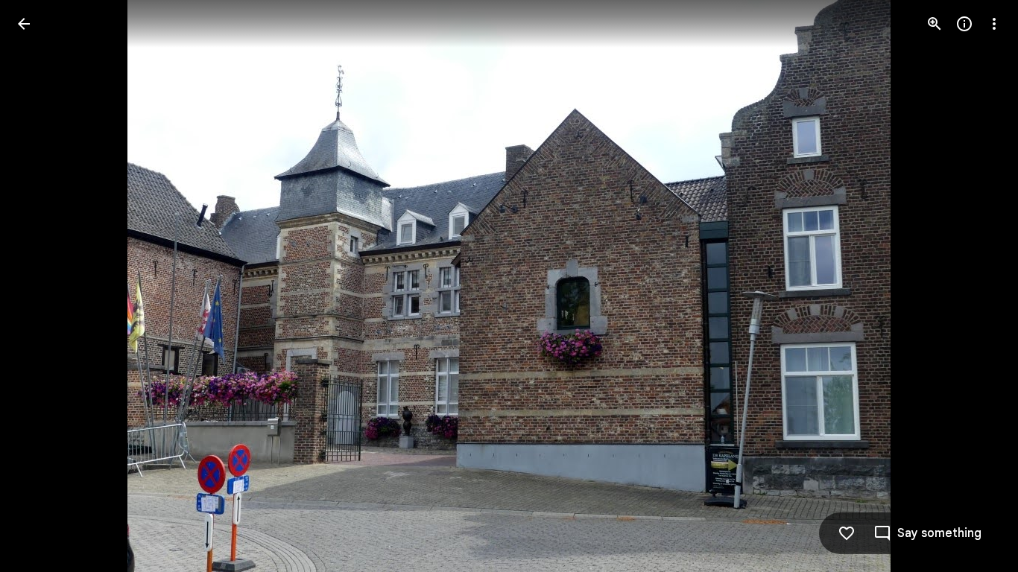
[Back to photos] (24, 24)
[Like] (847, 533)
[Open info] (964, 24)
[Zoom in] (934, 24)
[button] (42, 286)
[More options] (994, 24)
